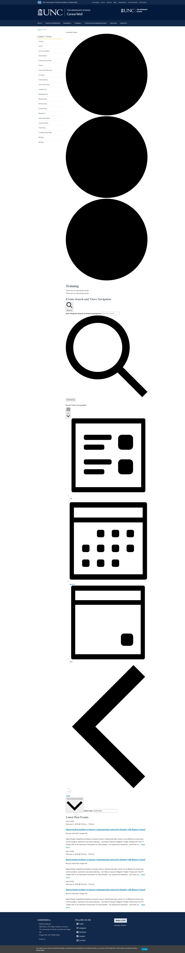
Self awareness (44, 118)
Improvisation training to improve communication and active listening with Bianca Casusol (105, 829)
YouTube (81, 940)
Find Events (71, 400)
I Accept (144, 949)
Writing (41, 137)
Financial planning (45, 70)
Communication (44, 51)
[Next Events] (70, 791)
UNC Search (142, 2)
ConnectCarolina (133, 2)
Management (43, 94)
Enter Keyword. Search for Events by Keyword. (83, 313)
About (40, 23)
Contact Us (123, 23)
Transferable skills (45, 132)
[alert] (107, 290)
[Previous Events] (109, 788)
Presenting (42, 108)
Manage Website (120, 925)
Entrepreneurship (45, 60)
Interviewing (43, 80)
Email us (42, 939)
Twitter (81, 924)
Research (42, 113)
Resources (113, 23)
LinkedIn (81, 936)
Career (41, 41)
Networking (43, 104)
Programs (78, 23)
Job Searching (44, 84)
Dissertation (43, 56)
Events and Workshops (53, 23)
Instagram (82, 928)
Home (39, 29)
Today (68, 796)
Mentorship (43, 99)
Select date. (88, 811)
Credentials (67, 23)
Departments (122, 2)
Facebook (82, 932)
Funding (41, 75)
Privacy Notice (40, 950)
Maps (115, 2)
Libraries (109, 2)
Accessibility (95, 2)
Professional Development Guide (95, 23)
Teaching (42, 128)
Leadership (43, 89)
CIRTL (41, 46)
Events (103, 2)
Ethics (41, 65)
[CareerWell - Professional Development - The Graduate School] (64, 12)
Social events (43, 123)
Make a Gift (120, 920)
